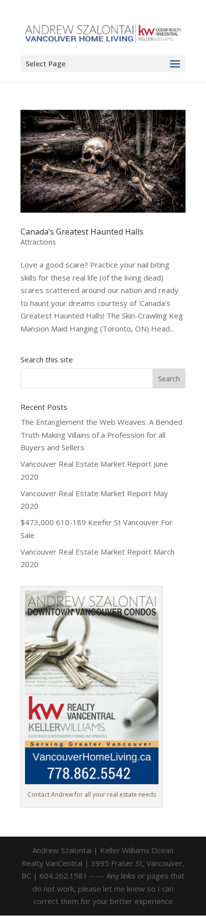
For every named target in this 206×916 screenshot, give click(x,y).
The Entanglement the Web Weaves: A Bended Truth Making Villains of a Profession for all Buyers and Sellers (101, 434)
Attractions (38, 242)
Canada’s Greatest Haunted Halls (82, 231)
